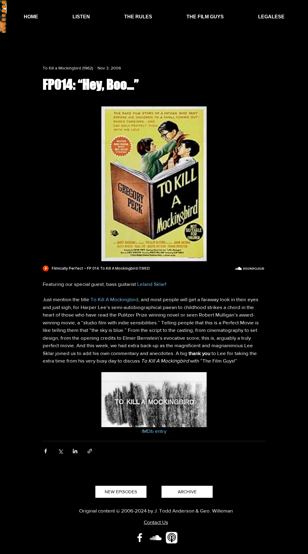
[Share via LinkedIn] (75, 451)
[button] (81, 16)
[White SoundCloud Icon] (156, 537)
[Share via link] (90, 451)
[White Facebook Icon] (140, 537)
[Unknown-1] (171, 537)
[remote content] (154, 269)
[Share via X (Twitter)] (60, 451)
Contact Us (156, 522)
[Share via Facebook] (45, 451)
